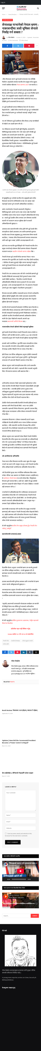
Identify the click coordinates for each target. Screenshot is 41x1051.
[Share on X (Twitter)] (18, 46)
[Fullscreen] (36, 879)
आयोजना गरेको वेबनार (10, 478)
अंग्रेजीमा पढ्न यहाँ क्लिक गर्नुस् (20, 628)
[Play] (5, 879)
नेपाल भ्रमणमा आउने (23, 84)
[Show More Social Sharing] (37, 46)
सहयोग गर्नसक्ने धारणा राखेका (22, 251)
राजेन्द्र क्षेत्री (6, 644)
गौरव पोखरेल (11, 37)
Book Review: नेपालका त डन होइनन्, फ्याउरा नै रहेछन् (19, 710)
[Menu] (3, 8)
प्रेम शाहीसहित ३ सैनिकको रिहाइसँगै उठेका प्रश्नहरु (17, 773)
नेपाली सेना (6, 641)
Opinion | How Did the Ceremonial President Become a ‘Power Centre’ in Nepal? (19, 741)
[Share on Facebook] (7, 46)
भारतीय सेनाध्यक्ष (15, 641)
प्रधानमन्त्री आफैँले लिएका (15, 321)
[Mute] (33, 879)
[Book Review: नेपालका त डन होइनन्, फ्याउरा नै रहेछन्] (20, 697)
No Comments (14, 40)
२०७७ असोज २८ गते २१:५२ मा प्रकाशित (20, 634)
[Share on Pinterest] (29, 46)
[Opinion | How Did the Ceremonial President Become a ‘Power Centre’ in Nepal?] (20, 727)
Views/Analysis (7, 20)
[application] (20, 871)
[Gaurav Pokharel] (21, 8)
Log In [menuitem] (3, 2)
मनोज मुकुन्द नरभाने (27, 641)
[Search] (38, 8)
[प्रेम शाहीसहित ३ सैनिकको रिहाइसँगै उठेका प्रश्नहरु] (20, 760)
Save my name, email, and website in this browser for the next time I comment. (18, 834)
